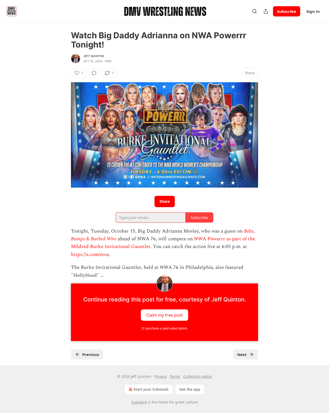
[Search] (254, 11)
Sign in (313, 11)
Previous (90, 354)
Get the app (189, 389)
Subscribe (286, 11)
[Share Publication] (266, 11)
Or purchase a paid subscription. (164, 328)
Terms (175, 376)
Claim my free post (164, 315)
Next (242, 354)
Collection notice (197, 376)
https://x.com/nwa (90, 254)
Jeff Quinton (93, 56)
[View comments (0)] (94, 73)
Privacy (160, 376)
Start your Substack (151, 389)
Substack (139, 402)
